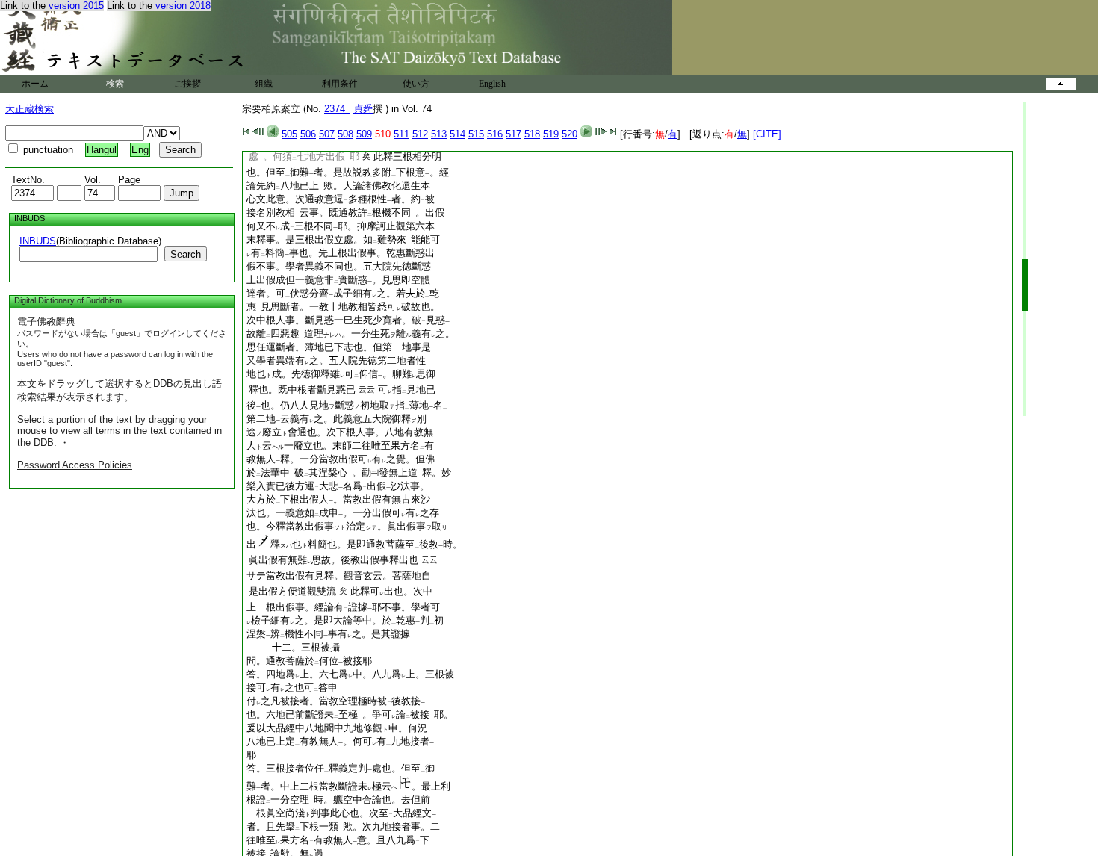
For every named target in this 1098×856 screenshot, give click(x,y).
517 (513, 134)
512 (420, 134)
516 (495, 134)
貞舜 (363, 108)
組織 (264, 83)
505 (289, 134)
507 (327, 134)
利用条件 (340, 83)
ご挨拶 (187, 83)
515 (476, 134)
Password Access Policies (74, 465)
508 (345, 134)
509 (364, 134)
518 (532, 134)
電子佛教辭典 (46, 321)
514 (457, 134)
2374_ (337, 108)
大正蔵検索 (29, 108)
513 (439, 134)
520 (569, 134)
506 (308, 134)
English (492, 83)
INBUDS (37, 240)
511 (401, 134)
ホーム (35, 83)
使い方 (416, 83)
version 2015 (76, 5)
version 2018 (183, 5)
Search (185, 254)
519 (551, 134)
